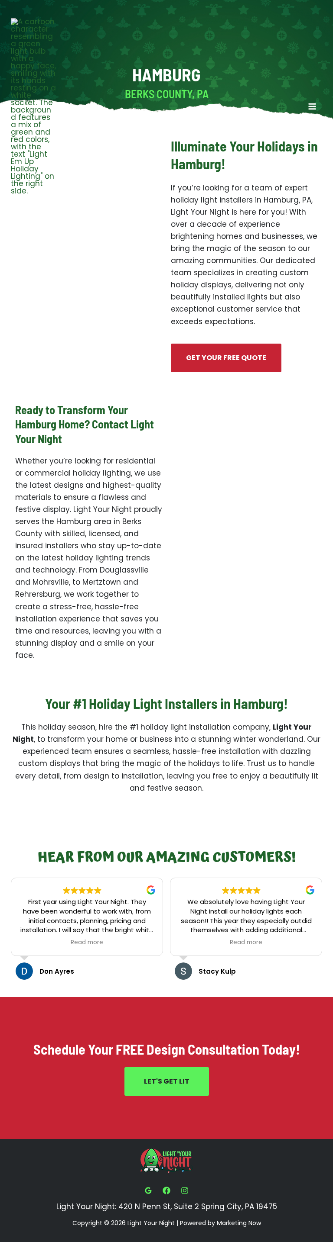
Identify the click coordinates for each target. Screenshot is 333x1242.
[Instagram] (185, 1190)
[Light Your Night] (33, 106)
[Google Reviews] (148, 1190)
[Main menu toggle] (313, 106)
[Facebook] (166, 1190)
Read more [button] (87, 942)
